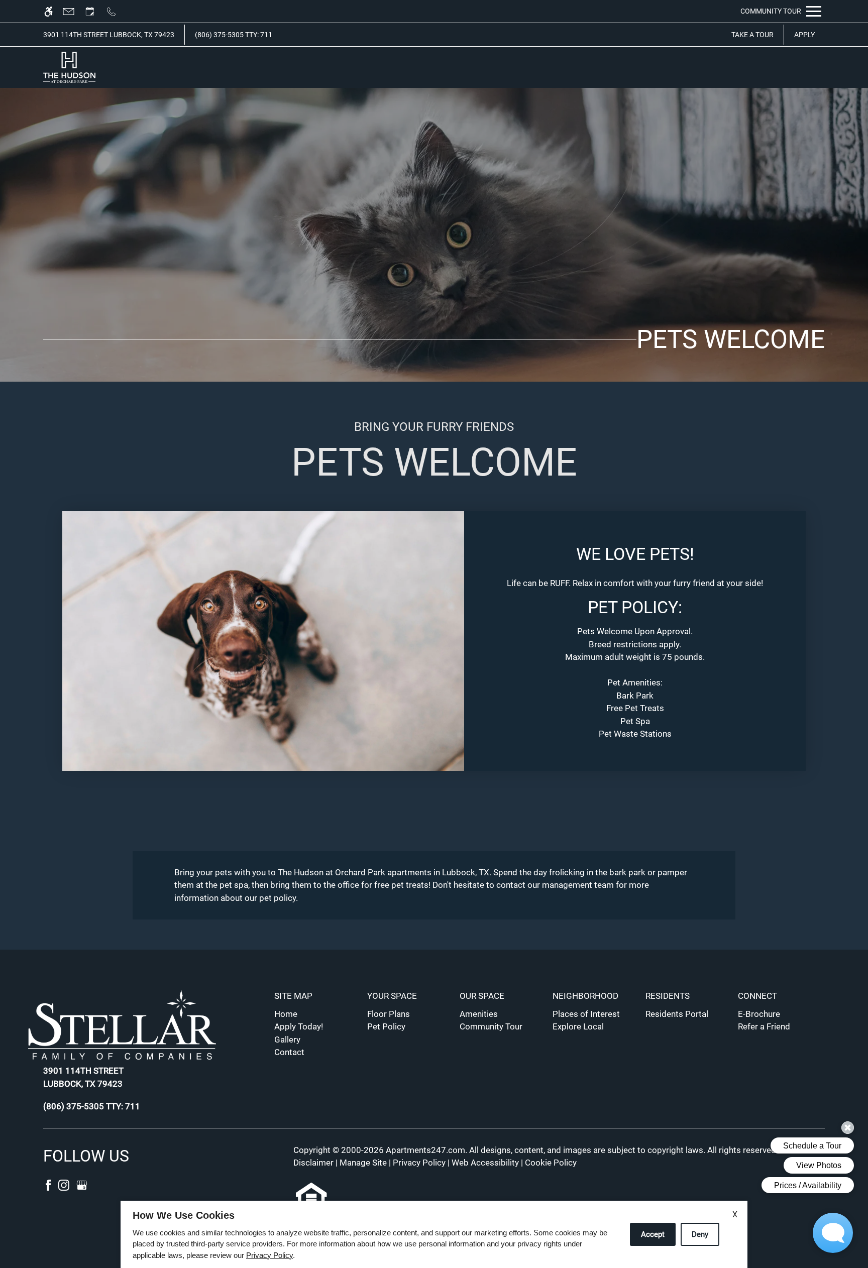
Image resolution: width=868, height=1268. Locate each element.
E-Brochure (759, 1014)
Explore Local (578, 1026)
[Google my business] (82, 1184)
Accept (653, 1234)
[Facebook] (49, 1184)
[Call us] (115, 11)
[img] (69, 67)
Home (285, 1014)
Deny (700, 1234)
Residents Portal (676, 1014)
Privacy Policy (419, 1163)
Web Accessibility (485, 1163)
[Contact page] (73, 11)
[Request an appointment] (94, 11)
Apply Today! (298, 1026)
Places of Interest (586, 1014)
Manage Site (363, 1163)
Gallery (287, 1039)
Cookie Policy (551, 1163)
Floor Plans (388, 1014)
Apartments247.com (425, 1150)
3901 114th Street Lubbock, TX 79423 (108, 35)
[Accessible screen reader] (53, 11)
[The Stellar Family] (129, 1026)
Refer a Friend (764, 1026)
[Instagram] (65, 1184)
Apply (804, 35)
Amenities (479, 1014)
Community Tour (491, 1026)
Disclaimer (313, 1163)
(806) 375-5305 (233, 35)
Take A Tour (752, 35)
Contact (289, 1052)
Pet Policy (386, 1026)
